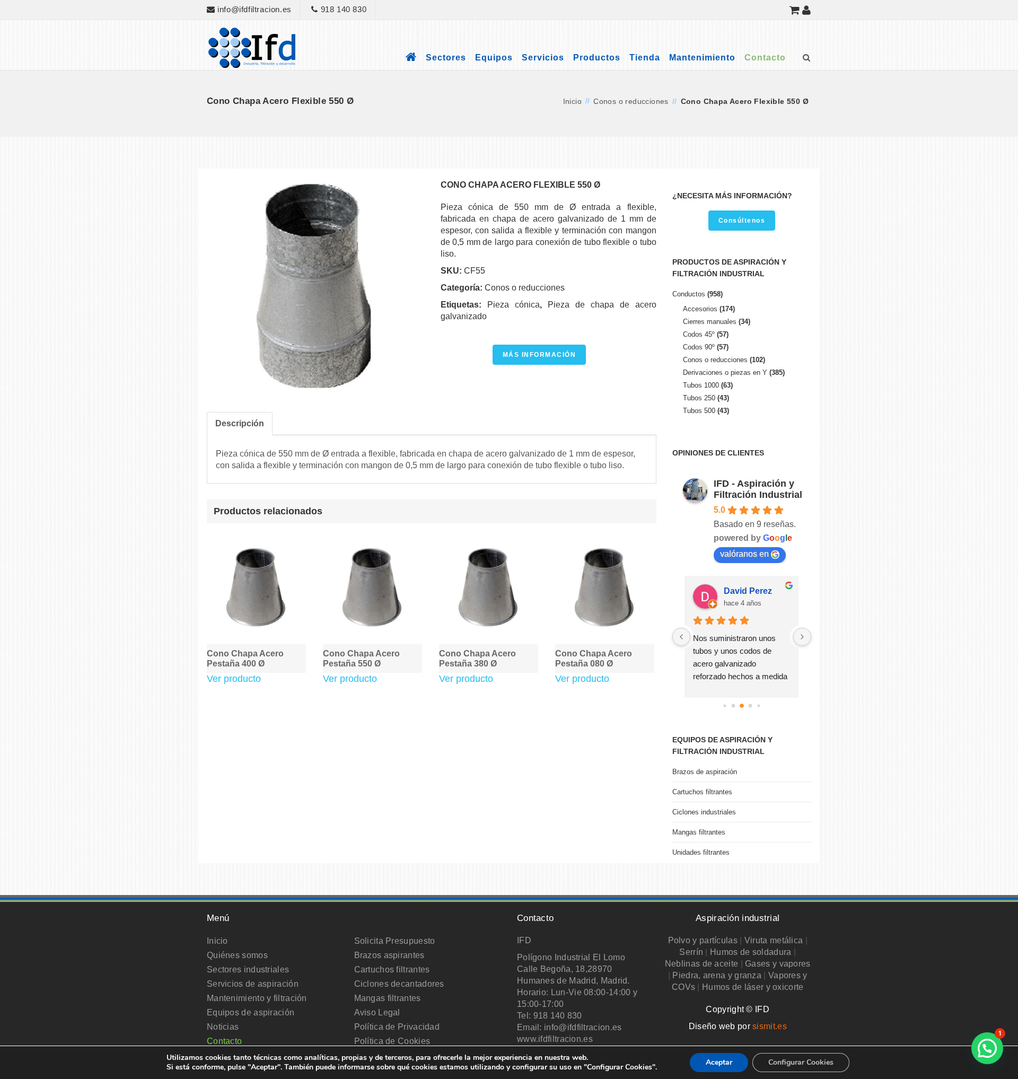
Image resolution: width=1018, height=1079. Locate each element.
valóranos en (744, 553)
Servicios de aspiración (253, 983)
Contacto (765, 57)
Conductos (688, 294)
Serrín (691, 952)
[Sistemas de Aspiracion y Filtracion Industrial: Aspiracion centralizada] (252, 47)
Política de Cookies (392, 1041)
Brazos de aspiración (704, 772)
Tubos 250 (699, 398)
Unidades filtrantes (701, 852)
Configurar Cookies (800, 1062)
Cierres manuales (709, 322)
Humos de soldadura (750, 952)
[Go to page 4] (750, 706)
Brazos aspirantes (389, 955)
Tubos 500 (699, 411)
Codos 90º (699, 347)
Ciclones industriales (704, 812)
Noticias (223, 1026)
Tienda (644, 57)
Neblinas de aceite (701, 963)
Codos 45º (699, 334)
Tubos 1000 (701, 385)
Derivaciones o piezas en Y (725, 372)
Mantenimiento (702, 57)
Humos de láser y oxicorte (753, 987)
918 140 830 (342, 9)
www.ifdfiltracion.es (555, 1038)
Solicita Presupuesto (394, 940)
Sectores (446, 57)
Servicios (543, 57)
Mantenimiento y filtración (257, 998)
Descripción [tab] (239, 423)
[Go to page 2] (733, 706)
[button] (987, 1048)
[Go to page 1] (724, 706)
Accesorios (700, 309)
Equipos (494, 57)
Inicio (572, 101)
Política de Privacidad (397, 1026)
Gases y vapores (778, 963)
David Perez (748, 590)
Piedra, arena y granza (716, 975)
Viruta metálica (773, 940)
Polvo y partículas (703, 940)
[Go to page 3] (742, 706)
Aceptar (719, 1062)
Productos (596, 57)
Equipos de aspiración (250, 1012)
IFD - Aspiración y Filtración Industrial (758, 489)
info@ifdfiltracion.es (253, 9)
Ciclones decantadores (399, 983)
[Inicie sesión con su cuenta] (806, 9)
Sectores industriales (248, 969)
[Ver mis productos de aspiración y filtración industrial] (794, 9)
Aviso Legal (377, 1012)
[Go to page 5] (758, 706)
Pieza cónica (513, 304)
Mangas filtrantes (698, 832)
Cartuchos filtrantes (702, 792)
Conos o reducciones (631, 101)
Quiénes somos (237, 955)
